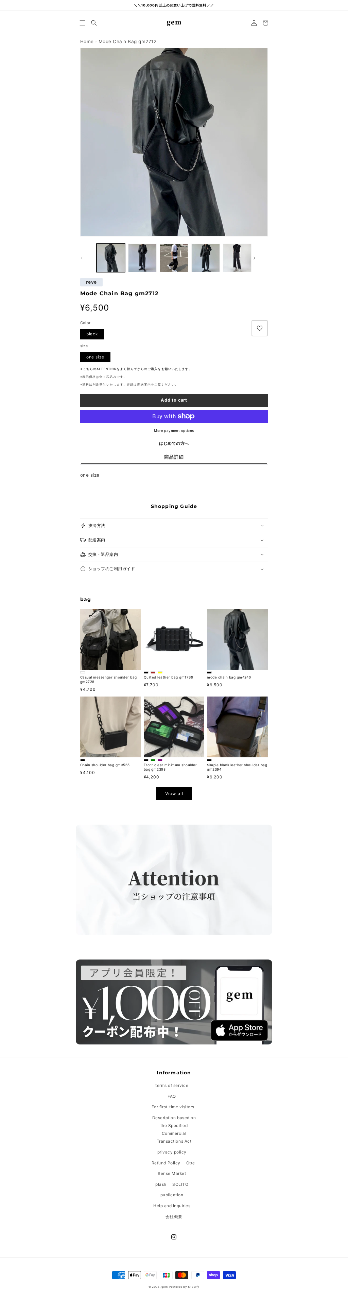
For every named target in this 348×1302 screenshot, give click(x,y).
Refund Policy (166, 1162)
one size (95, 356)
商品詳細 (174, 457)
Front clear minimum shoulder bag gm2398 (170, 767)
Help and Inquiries (171, 1205)
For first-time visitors (173, 1106)
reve (91, 282)
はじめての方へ (174, 443)
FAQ (172, 1096)
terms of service (171, 1085)
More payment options (174, 430)
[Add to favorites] (259, 328)
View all (174, 793)
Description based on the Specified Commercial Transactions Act (174, 1129)
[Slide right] (260, 257)
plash (161, 1184)
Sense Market (172, 1173)
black (92, 333)
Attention (107, 369)
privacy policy (172, 1152)
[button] (82, 23)
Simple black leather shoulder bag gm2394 (237, 767)
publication (172, 1194)
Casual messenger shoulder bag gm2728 (108, 679)
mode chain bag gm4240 (229, 677)
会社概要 (174, 1216)
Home (87, 41)
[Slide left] (87, 257)
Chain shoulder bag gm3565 (105, 765)
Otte (190, 1162)
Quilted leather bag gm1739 (168, 677)
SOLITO (180, 1184)
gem (164, 1286)
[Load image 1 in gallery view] (111, 258)
